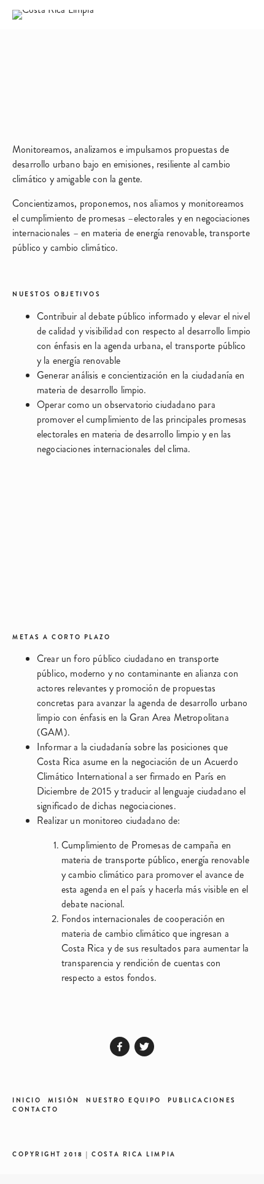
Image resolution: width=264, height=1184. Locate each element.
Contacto (35, 1109)
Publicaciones (202, 1100)
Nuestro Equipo (123, 1100)
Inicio (26, 1100)
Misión (64, 1100)
